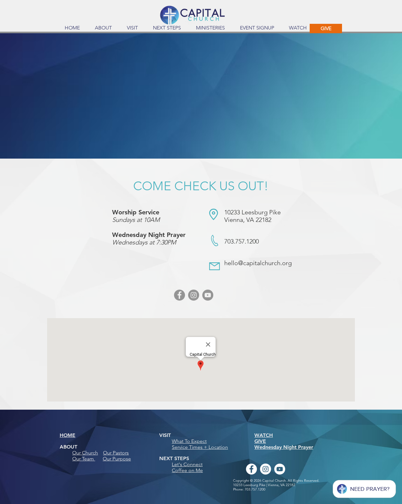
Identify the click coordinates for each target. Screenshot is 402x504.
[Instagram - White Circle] (265, 469)
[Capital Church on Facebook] (179, 295)
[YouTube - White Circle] (279, 469)
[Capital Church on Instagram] (193, 295)
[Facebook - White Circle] (251, 469)
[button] (103, 28)
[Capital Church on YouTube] (207, 295)
